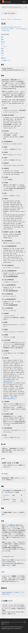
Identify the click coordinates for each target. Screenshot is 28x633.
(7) (8, 381)
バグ (2, 55)
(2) (6, 133)
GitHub (7, 624)
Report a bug (5, 30)
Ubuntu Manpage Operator (16, 622)
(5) (8, 565)
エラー (3, 44)
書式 (2, 37)
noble (3, 19)
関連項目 (3, 58)
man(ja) (9, 19)
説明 (2, 39)
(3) (9, 398)
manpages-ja (23, 28)
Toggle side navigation (9, 13)
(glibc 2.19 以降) (10, 463)
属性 (2, 48)
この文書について (5, 60)
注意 (2, 53)
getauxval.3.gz (17, 19)
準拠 (2, 51)
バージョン (4, 46)
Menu (24, 1)
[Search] (26, 7)
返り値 (3, 41)
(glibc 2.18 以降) (11, 232)
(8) (12, 393)
